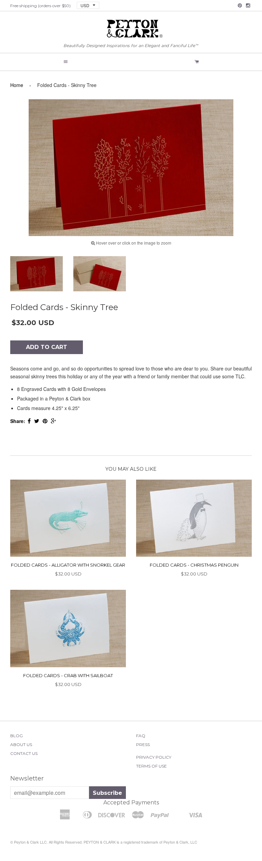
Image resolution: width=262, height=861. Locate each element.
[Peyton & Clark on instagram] (248, 5)
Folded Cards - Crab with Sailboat (68, 675)
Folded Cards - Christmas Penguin (194, 565)
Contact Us (24, 753)
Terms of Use (151, 766)
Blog (16, 735)
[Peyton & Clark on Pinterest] (240, 5)
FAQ (140, 735)
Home (16, 85)
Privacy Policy (153, 757)
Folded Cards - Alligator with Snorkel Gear (68, 565)
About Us (21, 744)
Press (143, 744)
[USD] (85, 5)
